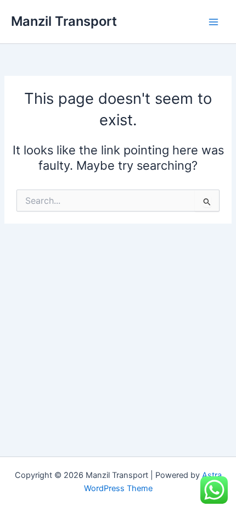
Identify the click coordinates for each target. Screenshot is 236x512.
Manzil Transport (64, 21)
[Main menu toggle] (213, 22)
